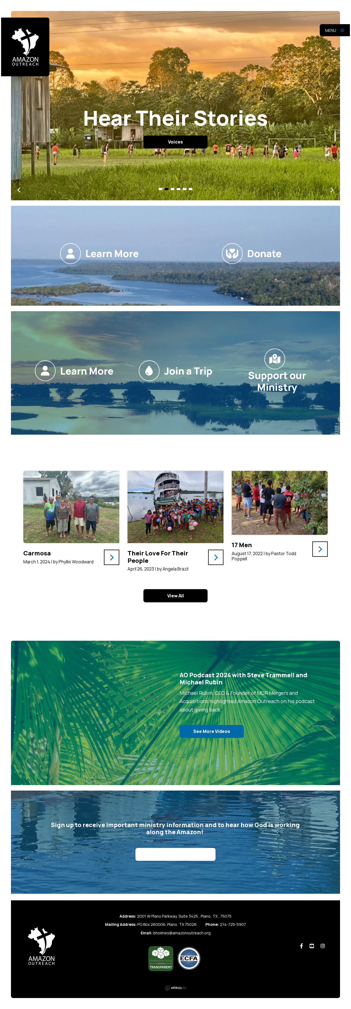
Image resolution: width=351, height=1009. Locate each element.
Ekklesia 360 (175, 988)
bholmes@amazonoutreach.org (182, 932)
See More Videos (211, 731)
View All (175, 596)
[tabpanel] (175, 105)
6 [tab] (191, 189)
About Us (175, 142)
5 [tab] (184, 189)
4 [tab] (178, 189)
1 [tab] (160, 189)
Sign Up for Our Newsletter (175, 854)
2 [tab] (166, 189)
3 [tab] (172, 189)
